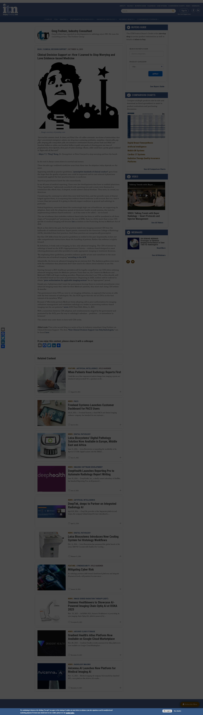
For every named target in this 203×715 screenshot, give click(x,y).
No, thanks (177, 711)
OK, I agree (167, 711)
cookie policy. (70, 713)
